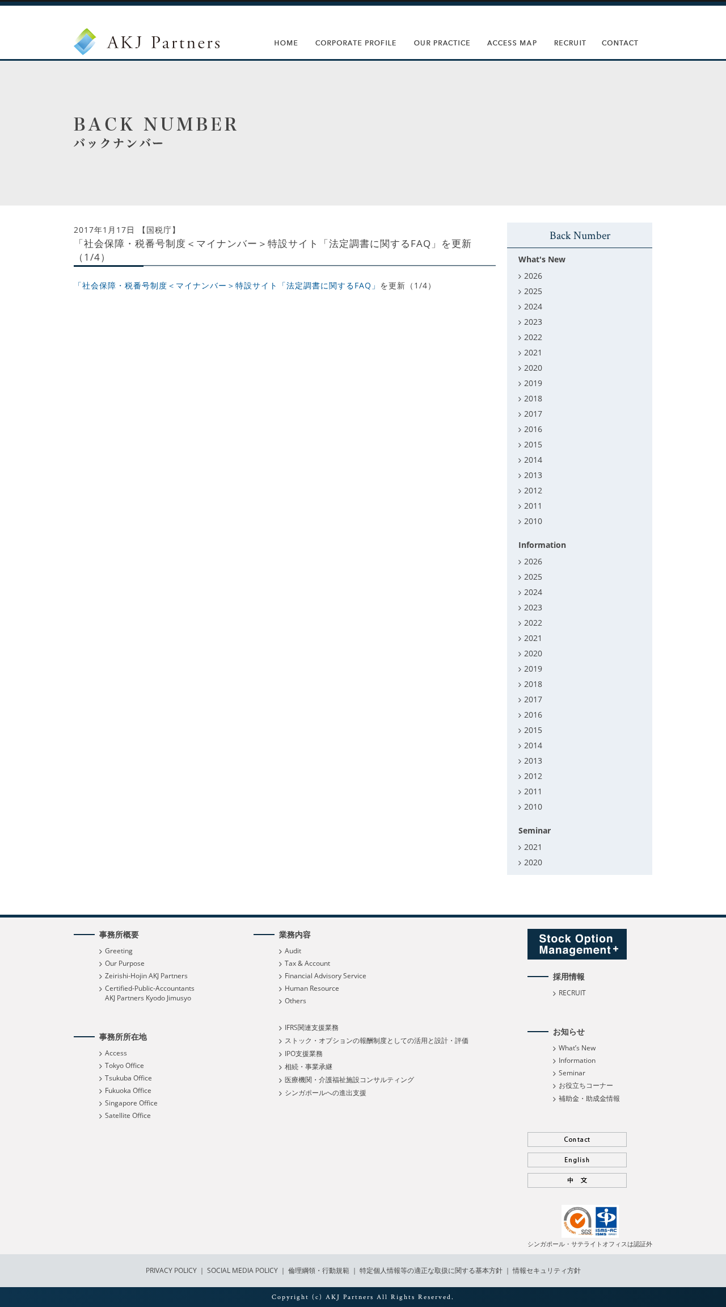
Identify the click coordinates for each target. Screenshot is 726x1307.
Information (577, 1060)
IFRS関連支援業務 (312, 1027)
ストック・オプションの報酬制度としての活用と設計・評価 (376, 1040)
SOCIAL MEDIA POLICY (241, 1270)
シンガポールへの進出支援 (325, 1092)
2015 (533, 444)
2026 (533, 275)
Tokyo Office (124, 1065)
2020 (533, 367)
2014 (533, 459)
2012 (533, 490)
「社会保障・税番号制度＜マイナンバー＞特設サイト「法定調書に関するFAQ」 (227, 285)
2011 (533, 505)
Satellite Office (128, 1115)
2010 (533, 521)
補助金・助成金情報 (589, 1098)
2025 (533, 291)
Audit (293, 951)
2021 (533, 352)
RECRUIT (572, 993)
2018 (533, 398)
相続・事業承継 (308, 1066)
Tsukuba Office (128, 1078)
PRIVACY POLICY (172, 1270)
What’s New (577, 1048)
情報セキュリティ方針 (547, 1270)
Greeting (119, 951)
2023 (533, 321)
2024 (533, 306)
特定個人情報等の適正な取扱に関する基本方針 (431, 1270)
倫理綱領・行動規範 (317, 1270)
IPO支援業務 (304, 1053)
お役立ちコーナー (586, 1085)
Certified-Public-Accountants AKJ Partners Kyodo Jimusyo (150, 993)
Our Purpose (125, 963)
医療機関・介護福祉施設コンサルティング (349, 1079)
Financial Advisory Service (325, 976)
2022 (533, 337)
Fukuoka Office (128, 1090)
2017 (533, 413)
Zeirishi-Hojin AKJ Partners (146, 976)
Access (116, 1053)
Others (295, 1001)
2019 (533, 383)
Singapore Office (131, 1103)
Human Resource (312, 988)
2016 (533, 429)
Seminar (572, 1073)
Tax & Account (307, 963)
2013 (533, 475)
